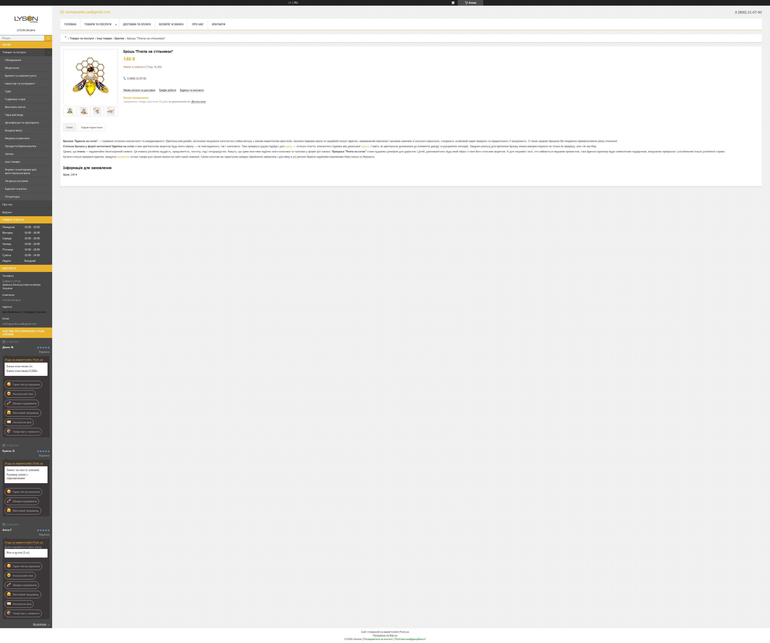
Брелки (119, 38)
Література (12, 196)
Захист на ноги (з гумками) (23, 470)
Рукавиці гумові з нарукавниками (17, 476)
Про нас (7, 204)
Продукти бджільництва (20, 146)
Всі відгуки (39, 624)
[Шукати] (48, 38)
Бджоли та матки (16, 189)
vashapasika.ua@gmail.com (19, 324)
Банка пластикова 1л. (20, 366)
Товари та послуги (14, 52)
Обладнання (13, 60)
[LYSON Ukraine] (26, 18)
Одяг (8, 91)
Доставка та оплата (137, 24)
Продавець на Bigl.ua (385, 635)
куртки (365, 146)
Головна (70, 24)
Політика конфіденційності (410, 639)
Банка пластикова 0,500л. (22, 370)
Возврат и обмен (171, 24)
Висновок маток (15, 107)
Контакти (218, 24)
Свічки (9, 154)
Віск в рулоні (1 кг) (18, 552)
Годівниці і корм (15, 99)
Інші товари (12, 161)
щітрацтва (123, 156)
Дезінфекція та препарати (22, 122)
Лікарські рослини (16, 181)
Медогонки (12, 68)
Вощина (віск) (13, 130)
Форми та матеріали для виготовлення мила (20, 171)
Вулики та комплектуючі (20, 75)
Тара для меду (14, 115)
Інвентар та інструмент (20, 83)
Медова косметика (17, 138)
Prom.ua (404, 632)
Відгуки (7, 212)
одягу (288, 146)
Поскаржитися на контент (378, 639)
